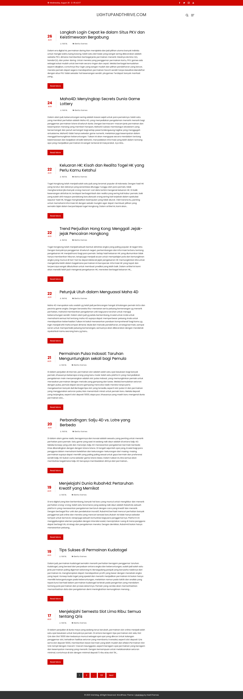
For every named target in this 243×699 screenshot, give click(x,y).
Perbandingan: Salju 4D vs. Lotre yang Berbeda (95, 422)
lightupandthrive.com (121, 14)
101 (101, 675)
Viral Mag (139, 695)
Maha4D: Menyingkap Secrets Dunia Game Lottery (100, 101)
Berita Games (81, 43)
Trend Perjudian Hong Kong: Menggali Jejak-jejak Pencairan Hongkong (101, 231)
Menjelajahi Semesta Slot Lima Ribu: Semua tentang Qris (100, 614)
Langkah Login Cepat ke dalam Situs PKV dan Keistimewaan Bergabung (102, 34)
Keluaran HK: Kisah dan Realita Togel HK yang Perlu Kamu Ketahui (102, 168)
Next (111, 675)
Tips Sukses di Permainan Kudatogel (93, 550)
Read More (55, 85)
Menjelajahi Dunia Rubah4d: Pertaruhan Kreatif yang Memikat (96, 486)
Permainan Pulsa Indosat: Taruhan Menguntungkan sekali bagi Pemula (92, 356)
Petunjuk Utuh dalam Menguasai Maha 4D (99, 292)
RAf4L (64, 43)
